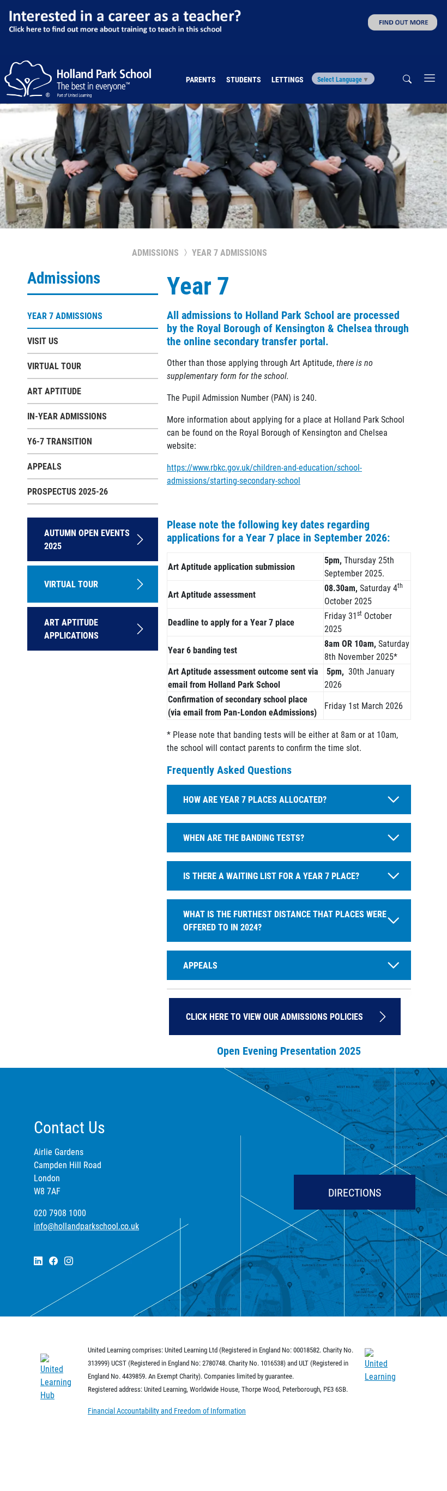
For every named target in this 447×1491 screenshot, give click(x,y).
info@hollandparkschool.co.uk (86, 1225)
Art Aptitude (54, 390)
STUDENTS (243, 79)
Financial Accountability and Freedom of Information (167, 1410)
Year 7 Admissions (64, 315)
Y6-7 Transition (59, 441)
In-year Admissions (67, 416)
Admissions (63, 277)
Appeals (44, 466)
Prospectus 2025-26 (67, 491)
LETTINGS (287, 79)
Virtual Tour (54, 365)
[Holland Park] (81, 79)
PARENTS (201, 79)
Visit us (42, 340)
